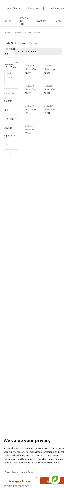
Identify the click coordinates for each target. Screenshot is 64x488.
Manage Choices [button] (19, 481)
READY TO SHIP (24, 21)
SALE (7, 21)
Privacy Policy (11, 472)
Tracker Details (27, 472)
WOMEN (42, 21)
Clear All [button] (16, 64)
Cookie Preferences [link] (16, 486)
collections (19, 32)
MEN (58, 21)
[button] (10, 77)
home (7, 32)
